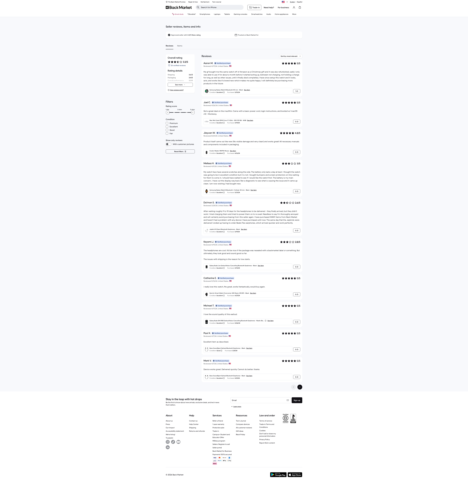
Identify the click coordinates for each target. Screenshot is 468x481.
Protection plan (218, 428)
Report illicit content (267, 443)
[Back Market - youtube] (178, 442)
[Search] (198, 7)
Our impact (170, 428)
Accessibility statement (175, 431)
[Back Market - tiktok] (173, 442)
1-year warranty (218, 424)
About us (169, 421)
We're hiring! (170, 434)
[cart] (299, 7)
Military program (219, 441)
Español (299, 2)
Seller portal (217, 448)
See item (247, 90)
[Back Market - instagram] (168, 442)
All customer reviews (244, 428)
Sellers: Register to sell (221, 444)
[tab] (169, 45)
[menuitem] (205, 14)
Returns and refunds (197, 431)
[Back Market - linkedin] (168, 447)
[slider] (167, 112)
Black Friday (240, 434)
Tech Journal (241, 421)
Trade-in (216, 431)
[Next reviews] (299, 387)
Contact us (193, 421)
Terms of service (265, 421)
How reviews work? (177, 90)
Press (168, 424)
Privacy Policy (264, 439)
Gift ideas (239, 431)
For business (283, 7)
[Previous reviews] (293, 387)
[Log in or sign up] (294, 7)
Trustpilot (169, 438)
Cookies (262, 430)
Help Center (194, 424)
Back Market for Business (222, 451)
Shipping (192, 428)
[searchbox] (221, 7)
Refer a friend (218, 421)
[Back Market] (179, 7)
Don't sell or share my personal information (267, 435)
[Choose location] (285, 2)
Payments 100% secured (222, 454)
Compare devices (243, 424)
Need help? (269, 7)
